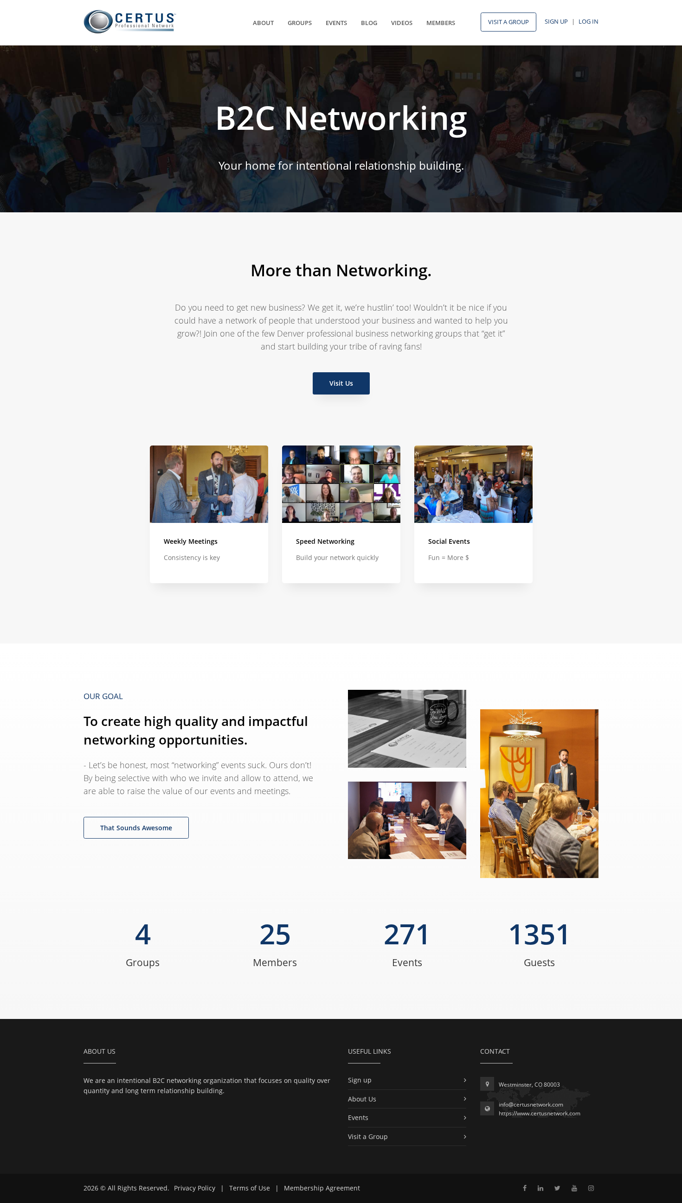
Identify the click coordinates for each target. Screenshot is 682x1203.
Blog (369, 23)
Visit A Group (508, 22)
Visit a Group (368, 1136)
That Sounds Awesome (136, 827)
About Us (362, 1099)
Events (336, 23)
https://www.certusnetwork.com (539, 1113)
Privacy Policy (194, 1188)
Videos (401, 23)
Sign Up (556, 21)
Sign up (360, 1080)
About (263, 23)
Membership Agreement (322, 1188)
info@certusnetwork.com (531, 1104)
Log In (588, 21)
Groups (300, 23)
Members (440, 23)
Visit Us (341, 383)
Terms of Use (249, 1188)
